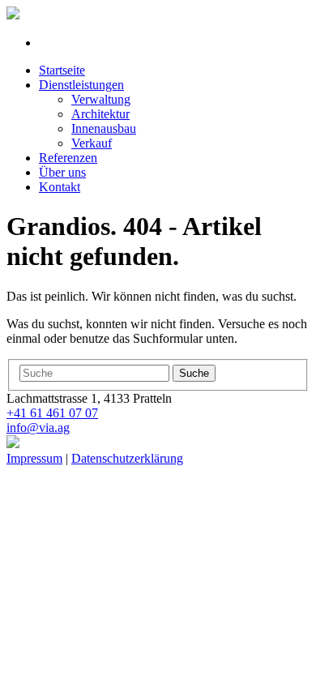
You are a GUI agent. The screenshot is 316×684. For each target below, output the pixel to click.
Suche (194, 373)
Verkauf (91, 143)
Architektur (100, 114)
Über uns (62, 172)
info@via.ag (38, 427)
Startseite (62, 70)
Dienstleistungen (81, 85)
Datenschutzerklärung (127, 458)
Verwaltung (100, 99)
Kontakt (59, 187)
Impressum (34, 458)
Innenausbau (103, 128)
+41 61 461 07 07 (52, 413)
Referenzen (68, 158)
